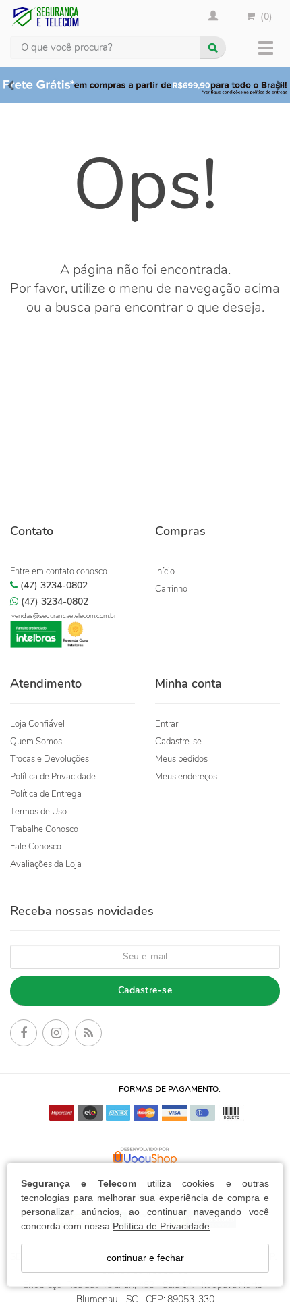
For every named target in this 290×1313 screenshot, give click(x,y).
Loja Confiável (37, 724)
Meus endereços (186, 777)
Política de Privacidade (161, 1226)
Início (165, 571)
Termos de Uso (38, 812)
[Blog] (88, 1035)
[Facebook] (23, 1035)
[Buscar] (213, 47)
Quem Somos (36, 741)
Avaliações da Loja (46, 864)
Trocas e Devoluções (49, 759)
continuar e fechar (145, 1257)
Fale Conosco (35, 847)
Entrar (166, 724)
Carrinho (171, 589)
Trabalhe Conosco (44, 829)
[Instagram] (56, 1035)
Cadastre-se (178, 741)
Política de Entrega (46, 794)
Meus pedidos (181, 759)
